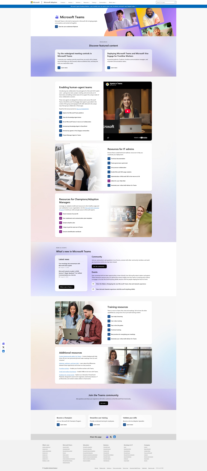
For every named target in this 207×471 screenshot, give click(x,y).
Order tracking (65, 454)
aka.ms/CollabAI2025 (83, 109)
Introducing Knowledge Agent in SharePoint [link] (75, 126)
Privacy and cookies (117, 468)
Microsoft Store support (67, 451)
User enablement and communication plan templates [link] (77, 218)
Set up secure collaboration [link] (118, 167)
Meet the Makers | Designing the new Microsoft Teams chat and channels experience (121, 284)
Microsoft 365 (106, 453)
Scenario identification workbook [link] (72, 231)
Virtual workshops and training (69, 458)
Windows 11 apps (45, 460)
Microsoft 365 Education (88, 453)
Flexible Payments (66, 462)
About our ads (151, 468)
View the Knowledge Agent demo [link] (72, 117)
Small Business (106, 460)
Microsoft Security (107, 449)
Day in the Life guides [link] (117, 325)
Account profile (66, 447)
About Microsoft (147, 449)
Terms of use (125, 468)
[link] (107, 436)
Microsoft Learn (127, 453)
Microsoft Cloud (107, 447)
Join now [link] (102, 403)
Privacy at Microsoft (148, 453)
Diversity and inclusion (148, 456)
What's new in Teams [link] (66, 287)
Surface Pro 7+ (45, 458)
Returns (64, 453)
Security (145, 460)
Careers (145, 447)
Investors (146, 454)
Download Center (66, 449)
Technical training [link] (116, 330)
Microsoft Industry (107, 458)
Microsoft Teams (107, 456)
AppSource (126, 458)
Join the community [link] (98, 266)
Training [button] (94, 2)
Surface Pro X (45, 453)
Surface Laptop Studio (46, 451)
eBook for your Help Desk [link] (118, 181)
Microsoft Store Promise (67, 460)
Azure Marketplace (127, 456)
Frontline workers (64, 368)
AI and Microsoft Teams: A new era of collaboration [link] (77, 122)
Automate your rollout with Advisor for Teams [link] (123, 185)
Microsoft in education (87, 447)
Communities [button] (103, 2)
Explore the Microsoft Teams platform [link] (73, 113)
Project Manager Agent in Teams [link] (72, 135)
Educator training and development (90, 456)
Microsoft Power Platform (108, 454)
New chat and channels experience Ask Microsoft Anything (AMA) (115, 289)
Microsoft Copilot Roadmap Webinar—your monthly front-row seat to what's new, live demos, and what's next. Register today (103, 6)
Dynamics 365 (106, 451)
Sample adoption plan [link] (69, 222)
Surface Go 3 (44, 454)
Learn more (64, 67)
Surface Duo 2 (45, 456)
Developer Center (127, 449)
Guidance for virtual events (66, 375)
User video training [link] (116, 321)
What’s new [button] (112, 2)
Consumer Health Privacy (135, 468)
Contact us (109, 468)
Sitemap (96, 468)
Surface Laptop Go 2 (46, 447)
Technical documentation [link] (118, 158)
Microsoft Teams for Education (89, 451)
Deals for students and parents (89, 458)
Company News (147, 451)
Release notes (102, 468)
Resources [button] (87, 2)
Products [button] (63, 2)
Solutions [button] (79, 2)
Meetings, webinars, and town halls (69, 363)
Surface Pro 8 (45, 449)
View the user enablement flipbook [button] (68, 26)
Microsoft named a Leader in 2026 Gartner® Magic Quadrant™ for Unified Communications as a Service (70, 273)
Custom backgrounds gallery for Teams (70, 356)
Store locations (66, 456)
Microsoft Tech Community (129, 454)
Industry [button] (71, 2)
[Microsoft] (35, 2)
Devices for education (87, 449)
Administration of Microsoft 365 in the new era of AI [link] (125, 176)
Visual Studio (126, 460)
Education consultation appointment (90, 454)
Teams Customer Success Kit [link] (70, 214)
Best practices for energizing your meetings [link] (123, 334)
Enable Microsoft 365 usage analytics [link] (121, 172)
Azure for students (86, 460)
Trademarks (144, 468)
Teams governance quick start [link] (119, 163)
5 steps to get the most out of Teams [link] (73, 227)
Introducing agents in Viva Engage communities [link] (76, 130)
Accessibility (146, 458)
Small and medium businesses (67, 371)
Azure (125, 447)
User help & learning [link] (117, 316)
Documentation (127, 451)
